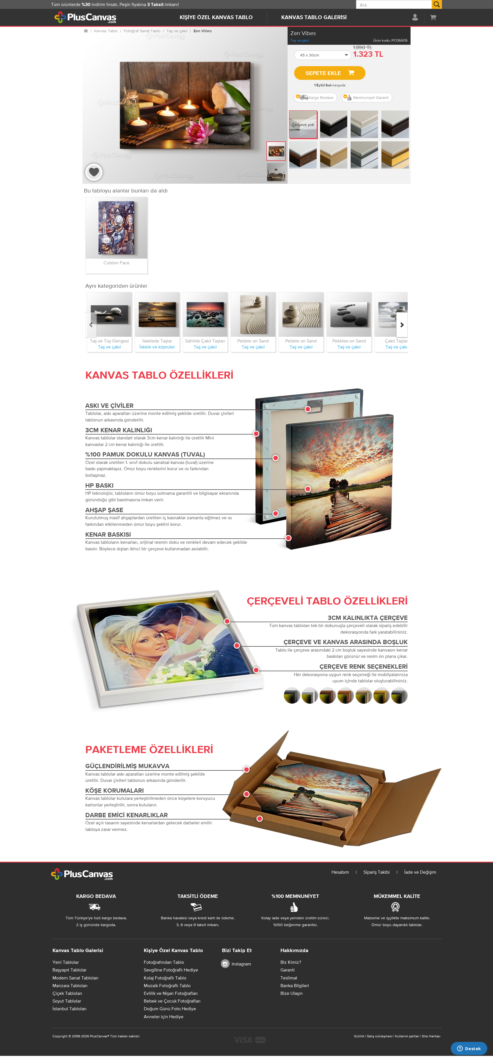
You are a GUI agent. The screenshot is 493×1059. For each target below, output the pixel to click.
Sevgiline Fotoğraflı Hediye (171, 969)
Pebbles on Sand (349, 340)
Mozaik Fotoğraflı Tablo (167, 985)
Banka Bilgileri (294, 985)
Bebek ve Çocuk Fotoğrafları (172, 1000)
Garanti (287, 969)
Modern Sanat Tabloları (75, 977)
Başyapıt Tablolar (69, 969)
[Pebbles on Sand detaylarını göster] (349, 314)
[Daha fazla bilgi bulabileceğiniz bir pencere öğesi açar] (469, 1049)
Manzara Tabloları (70, 985)
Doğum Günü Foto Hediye (170, 1008)
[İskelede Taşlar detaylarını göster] (157, 314)
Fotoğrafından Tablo (164, 962)
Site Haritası (431, 1036)
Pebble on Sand (253, 340)
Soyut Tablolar (66, 1000)
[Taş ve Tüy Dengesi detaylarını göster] (109, 314)
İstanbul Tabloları (69, 1008)
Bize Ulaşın (291, 993)
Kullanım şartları (407, 1036)
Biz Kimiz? (290, 962)
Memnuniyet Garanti (371, 97)
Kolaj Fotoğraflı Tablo (165, 977)
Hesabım (340, 872)
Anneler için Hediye (163, 1016)
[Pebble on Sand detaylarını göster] (253, 314)
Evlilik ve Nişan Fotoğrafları (171, 993)
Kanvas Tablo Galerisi (314, 17)
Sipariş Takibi (376, 872)
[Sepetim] (433, 17)
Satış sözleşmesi (380, 1036)
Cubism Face (117, 262)
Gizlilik (359, 1036)
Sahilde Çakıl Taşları (205, 340)
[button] (323, 55)
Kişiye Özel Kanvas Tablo (216, 17)
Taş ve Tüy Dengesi (109, 340)
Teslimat (288, 977)
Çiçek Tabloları (67, 993)
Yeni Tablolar (65, 962)
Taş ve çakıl (299, 40)
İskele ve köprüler (157, 346)
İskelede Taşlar (157, 340)
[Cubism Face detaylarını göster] (116, 228)
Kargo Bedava (321, 97)
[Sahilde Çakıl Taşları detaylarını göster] (205, 314)
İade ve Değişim (420, 872)
